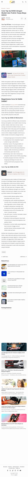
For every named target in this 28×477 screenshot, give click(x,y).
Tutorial (3, 252)
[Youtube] (20, 471)
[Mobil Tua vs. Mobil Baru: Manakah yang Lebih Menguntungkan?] (14, 368)
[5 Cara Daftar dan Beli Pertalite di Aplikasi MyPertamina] (4, 303)
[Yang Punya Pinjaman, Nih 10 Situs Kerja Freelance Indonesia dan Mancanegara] (14, 404)
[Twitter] (10, 471)
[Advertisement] (14, 446)
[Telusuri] (25, 2)
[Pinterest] (18, 471)
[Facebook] (7, 471)
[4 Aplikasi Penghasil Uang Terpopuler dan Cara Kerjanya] (14, 387)
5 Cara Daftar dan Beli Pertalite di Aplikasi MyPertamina (16, 300)
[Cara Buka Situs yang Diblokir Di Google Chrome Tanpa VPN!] (4, 282)
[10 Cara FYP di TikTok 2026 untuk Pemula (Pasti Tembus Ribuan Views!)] (4, 77)
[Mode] (23, 2)
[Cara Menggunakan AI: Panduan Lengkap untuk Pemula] (4, 175)
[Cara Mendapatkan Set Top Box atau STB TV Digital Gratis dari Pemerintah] (4, 268)
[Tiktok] (13, 471)
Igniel (16, 474)
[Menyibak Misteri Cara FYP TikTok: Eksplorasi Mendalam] (14, 421)
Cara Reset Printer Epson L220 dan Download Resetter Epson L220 (15, 286)
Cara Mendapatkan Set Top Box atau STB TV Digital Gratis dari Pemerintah (17, 265)
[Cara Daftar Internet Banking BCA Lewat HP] (4, 296)
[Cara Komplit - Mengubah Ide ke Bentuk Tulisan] (12, 1)
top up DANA (14, 104)
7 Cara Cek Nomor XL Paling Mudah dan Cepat (16, 272)
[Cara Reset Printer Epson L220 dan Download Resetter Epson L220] (4, 289)
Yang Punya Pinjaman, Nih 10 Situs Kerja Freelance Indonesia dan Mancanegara (13, 407)
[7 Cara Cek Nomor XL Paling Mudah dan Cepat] (4, 275)
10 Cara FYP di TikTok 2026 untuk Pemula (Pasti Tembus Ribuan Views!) (16, 75)
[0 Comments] (21, 18)
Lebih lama (5, 256)
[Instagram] (15, 471)
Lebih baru (22, 256)
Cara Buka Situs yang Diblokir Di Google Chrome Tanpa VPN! (16, 279)
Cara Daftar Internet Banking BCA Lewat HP (17, 292)
